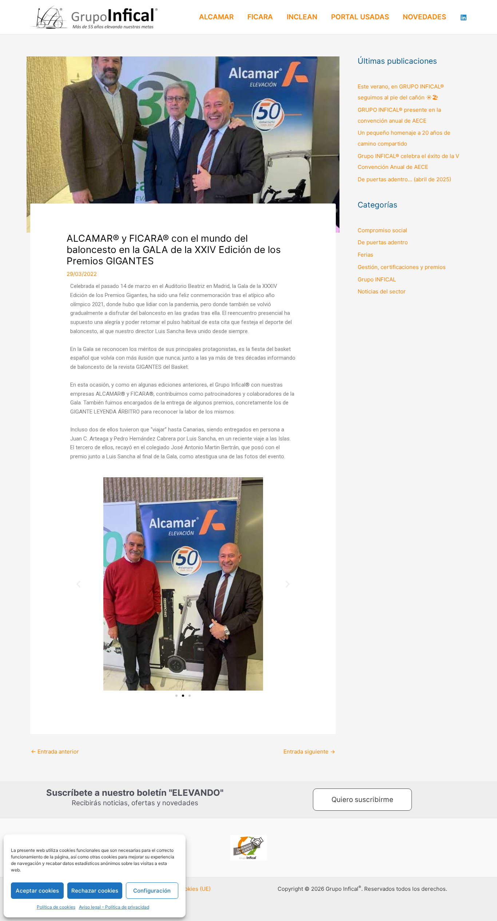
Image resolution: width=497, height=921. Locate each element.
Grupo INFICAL (377, 279)
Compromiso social (382, 230)
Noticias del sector (382, 291)
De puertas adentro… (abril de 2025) (404, 179)
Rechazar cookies (94, 890)
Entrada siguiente (309, 751)
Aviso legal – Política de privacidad (114, 907)
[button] (78, 583)
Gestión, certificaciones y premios (402, 267)
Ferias (365, 254)
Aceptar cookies (37, 890)
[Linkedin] (463, 17)
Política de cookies (56, 907)
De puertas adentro (383, 242)
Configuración (152, 890)
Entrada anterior (55, 751)
